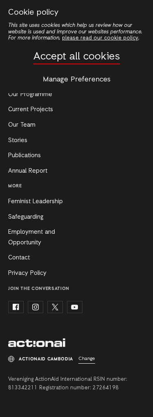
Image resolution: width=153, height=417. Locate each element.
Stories (17, 140)
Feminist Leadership (35, 202)
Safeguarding (25, 217)
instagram (35, 307)
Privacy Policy (27, 273)
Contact (19, 258)
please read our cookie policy (100, 38)
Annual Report (27, 171)
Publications (24, 155)
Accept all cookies (76, 57)
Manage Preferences (77, 79)
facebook (16, 307)
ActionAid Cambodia (36, 342)
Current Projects (30, 109)
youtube (74, 307)
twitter (55, 307)
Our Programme (30, 94)
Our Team (21, 125)
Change (86, 359)
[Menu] (139, 11)
